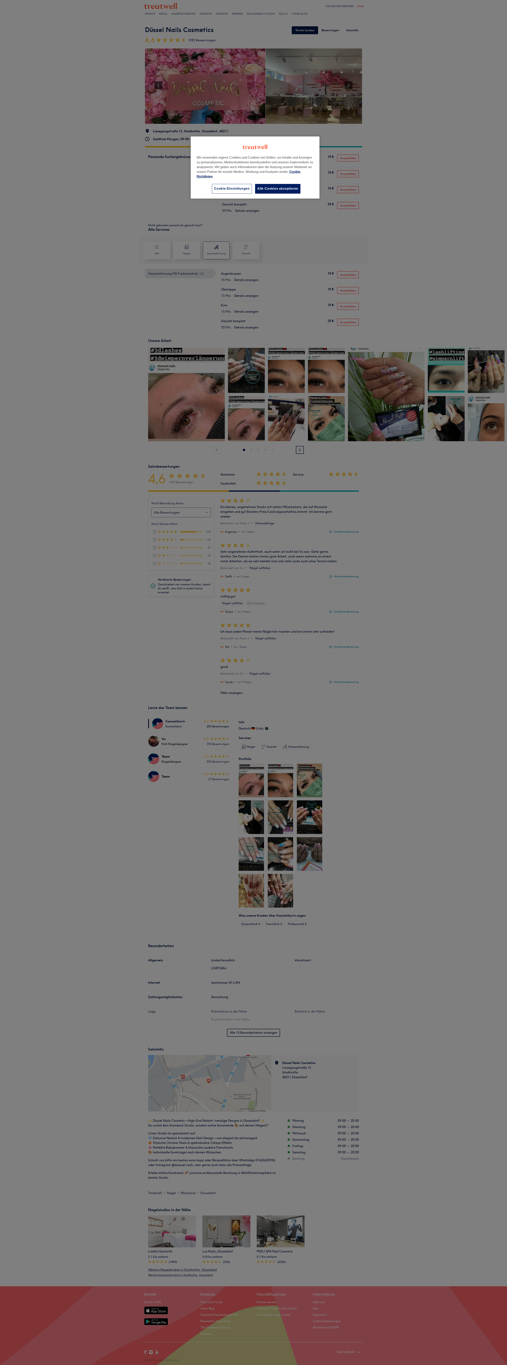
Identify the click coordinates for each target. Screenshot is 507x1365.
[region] (255, 167)
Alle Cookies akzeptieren (277, 188)
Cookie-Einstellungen (232, 188)
